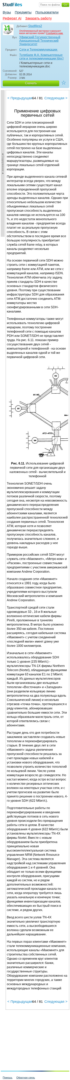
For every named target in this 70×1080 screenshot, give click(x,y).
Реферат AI (12, 18)
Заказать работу (38, 18)
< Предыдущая (19, 98)
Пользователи (47, 12)
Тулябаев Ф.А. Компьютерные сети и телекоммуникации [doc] (41, 56)
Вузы (7, 12)
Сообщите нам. (54, 33)
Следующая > (55, 98)
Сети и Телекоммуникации (38, 49)
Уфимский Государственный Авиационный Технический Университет (39, 41)
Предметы (23, 12)
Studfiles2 (35, 26)
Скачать (31, 83)
